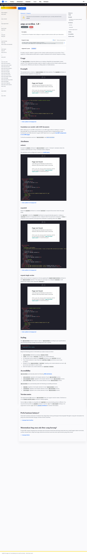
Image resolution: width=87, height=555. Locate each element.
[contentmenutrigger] (76, 13)
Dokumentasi (20, 1)
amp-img (3, 42)
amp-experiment (4, 23)
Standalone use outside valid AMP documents (75, 20)
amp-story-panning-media (7, 79)
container (34, 48)
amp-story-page (4, 78)
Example (70, 17)
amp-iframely (4, 41)
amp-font (3, 30)
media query (46, 152)
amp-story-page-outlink (6, 76)
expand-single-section (73, 29)
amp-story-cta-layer (5, 71)
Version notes (71, 36)
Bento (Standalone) (61, 40)
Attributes (70, 22)
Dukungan (46, 1)
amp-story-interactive (5, 74)
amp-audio (3, 14)
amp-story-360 (4, 61)
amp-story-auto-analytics (6, 68)
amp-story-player (5, 81)
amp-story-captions (5, 70)
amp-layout (3, 49)
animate (70, 25)
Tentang (12, 1)
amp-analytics (4, 12)
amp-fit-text (3, 28)
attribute (42, 405)
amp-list (3, 50)
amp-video (3, 95)
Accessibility (70, 34)
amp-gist (3, 36)
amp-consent (4, 19)
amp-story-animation (5, 63)
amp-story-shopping (5, 83)
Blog (40, 1)
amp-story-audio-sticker (6, 65)
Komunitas (28, 1)
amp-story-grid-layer (5, 73)
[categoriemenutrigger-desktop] (22, 8)
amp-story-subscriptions (6, 84)
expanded (71, 27)
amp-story (3, 86)
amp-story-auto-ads (5, 66)
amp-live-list (4, 52)
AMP (55, 40)
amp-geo (3, 34)
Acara (35, 1)
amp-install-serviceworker (6, 44)
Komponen (29, 13)
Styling (69, 31)
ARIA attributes (48, 374)
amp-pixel (3, 57)
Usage (69, 14)
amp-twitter (3, 91)
